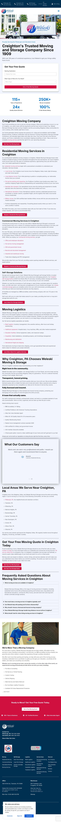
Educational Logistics (30, 764)
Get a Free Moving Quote (30, 87)
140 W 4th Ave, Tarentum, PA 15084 (12, 783)
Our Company (51, 759)
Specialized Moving (7, 764)
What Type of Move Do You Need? (14, 78)
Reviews (50, 768)
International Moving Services (42, 772)
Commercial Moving (7, 762)
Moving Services (6, 767)
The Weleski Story (52, 762)
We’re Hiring (57, 4)
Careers (50, 771)
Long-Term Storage (18, 762)
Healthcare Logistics (30, 762)
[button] (6, 462)
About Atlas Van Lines (8, 738)
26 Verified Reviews (45, 4)
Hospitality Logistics (30, 767)
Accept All (29, 816)
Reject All (19, 816)
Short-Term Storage (18, 759)
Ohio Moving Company (40, 764)
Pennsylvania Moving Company (42, 760)
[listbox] (30, 82)
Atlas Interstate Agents (51, 765)
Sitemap (32, 794)
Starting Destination (10, 71)
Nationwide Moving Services (41, 768)
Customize (9, 816)
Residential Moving (6, 759)
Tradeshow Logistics (30, 769)
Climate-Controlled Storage (18, 765)
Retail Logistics (28, 759)
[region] (19, 810)
